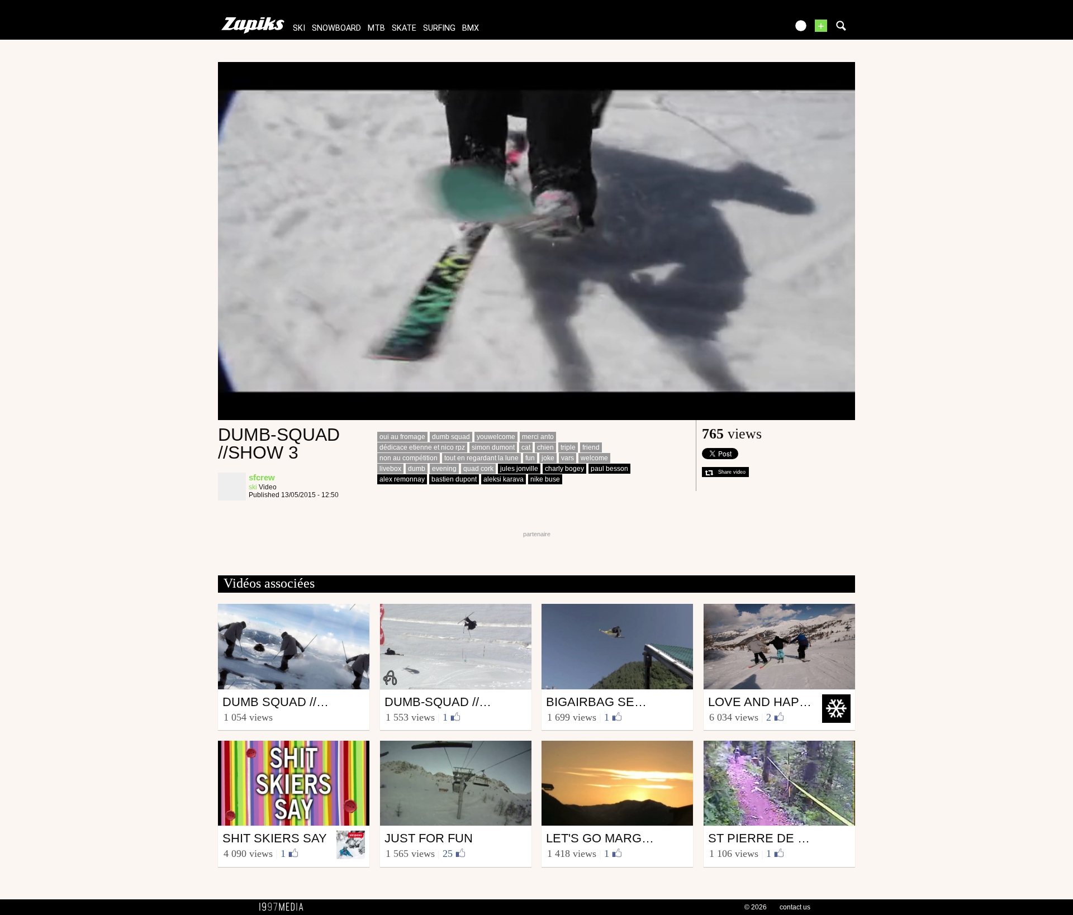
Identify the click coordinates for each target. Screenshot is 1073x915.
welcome (594, 458)
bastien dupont (454, 479)
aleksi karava (503, 479)
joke (548, 458)
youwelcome (496, 437)
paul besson (609, 469)
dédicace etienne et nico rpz (422, 447)
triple (568, 447)
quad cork (478, 469)
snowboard (336, 28)
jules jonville (519, 469)
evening (444, 469)
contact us (795, 907)
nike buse (545, 479)
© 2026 (755, 907)
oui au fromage (402, 437)
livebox (390, 469)
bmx (470, 28)
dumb (416, 469)
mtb (376, 28)
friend (591, 447)
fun (530, 458)
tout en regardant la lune (481, 458)
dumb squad (451, 437)
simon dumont (493, 447)
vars (567, 458)
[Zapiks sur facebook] (755, 29)
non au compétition (408, 458)
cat (525, 447)
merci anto (538, 437)
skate (404, 28)
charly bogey (564, 469)
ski (299, 28)
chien (545, 447)
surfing (439, 28)
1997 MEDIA (284, 907)
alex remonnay (402, 479)
